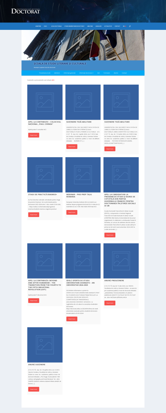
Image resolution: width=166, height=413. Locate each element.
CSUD (45, 26)
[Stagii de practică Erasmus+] (45, 174)
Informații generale (70, 73)
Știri (98, 73)
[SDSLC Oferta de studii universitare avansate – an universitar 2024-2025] (83, 261)
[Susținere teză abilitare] (83, 102)
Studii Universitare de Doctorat (74, 26)
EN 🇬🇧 (124, 26)
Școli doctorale (56, 26)
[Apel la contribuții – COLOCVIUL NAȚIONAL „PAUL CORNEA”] (45, 102)
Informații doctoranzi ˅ (86, 73)
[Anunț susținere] (45, 344)
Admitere (38, 26)
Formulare (107, 73)
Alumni (116, 73)
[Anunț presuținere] (121, 261)
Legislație (98, 26)
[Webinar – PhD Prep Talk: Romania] (83, 174)
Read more (33, 135)
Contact (117, 26)
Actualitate (108, 26)
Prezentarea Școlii (44, 73)
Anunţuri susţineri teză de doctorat (44, 67)
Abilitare (90, 26)
